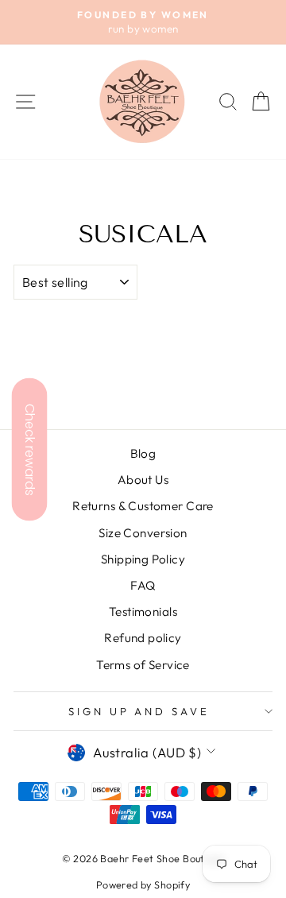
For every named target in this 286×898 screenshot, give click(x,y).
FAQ (142, 585)
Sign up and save (139, 711)
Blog (143, 453)
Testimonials (143, 611)
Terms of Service (143, 664)
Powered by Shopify (143, 884)
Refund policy (142, 637)
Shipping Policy (143, 559)
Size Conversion (143, 532)
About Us (143, 479)
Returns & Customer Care (143, 505)
